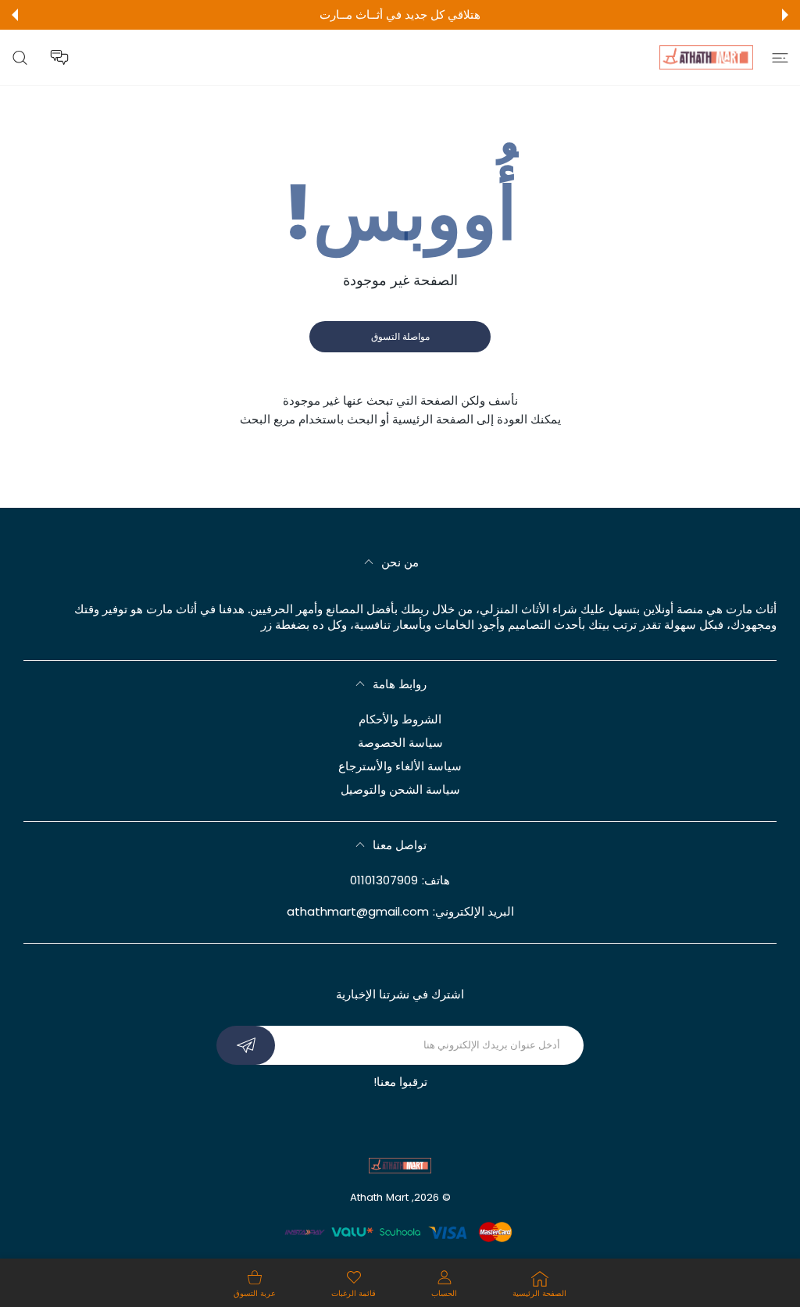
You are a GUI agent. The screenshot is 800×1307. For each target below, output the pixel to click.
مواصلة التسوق (400, 336)
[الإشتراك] (245, 1045)
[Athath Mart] (706, 57)
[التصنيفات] (780, 57)
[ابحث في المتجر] (20, 57)
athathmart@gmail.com (358, 911)
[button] (785, 15)
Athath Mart (379, 1197)
